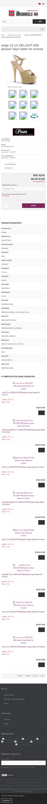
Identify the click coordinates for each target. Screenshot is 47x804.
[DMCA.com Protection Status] (7, 776)
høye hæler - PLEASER (8, 157)
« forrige (28, 676)
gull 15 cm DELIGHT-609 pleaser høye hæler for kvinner (23, 539)
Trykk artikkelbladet (10, 164)
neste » (35, 676)
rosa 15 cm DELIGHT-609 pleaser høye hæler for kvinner (23, 647)
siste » (42, 676)
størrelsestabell (9, 695)
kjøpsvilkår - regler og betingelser (14, 699)
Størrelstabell (9, 168)
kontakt (6, 723)
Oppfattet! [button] (6, 801)
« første (19, 676)
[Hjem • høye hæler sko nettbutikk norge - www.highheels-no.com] (23, 13)
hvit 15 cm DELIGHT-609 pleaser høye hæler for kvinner (23, 612)
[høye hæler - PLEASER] (23, 135)
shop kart (7, 719)
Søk (39, 21)
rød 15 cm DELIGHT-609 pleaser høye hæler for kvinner (23, 467)
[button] (23, 188)
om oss (6, 703)
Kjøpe (33, 206)
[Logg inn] (42, 763)
